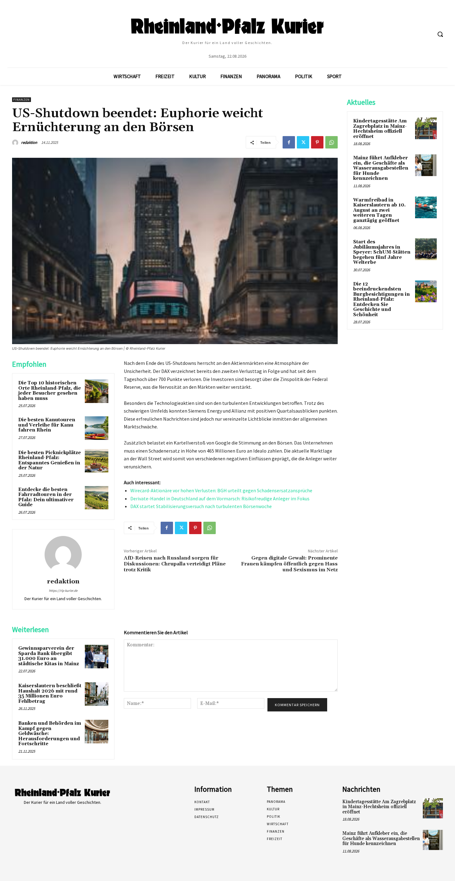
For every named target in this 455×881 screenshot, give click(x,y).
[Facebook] (289, 142)
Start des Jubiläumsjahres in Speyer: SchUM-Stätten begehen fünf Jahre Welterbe (381, 252)
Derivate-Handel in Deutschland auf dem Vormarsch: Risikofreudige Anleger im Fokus (220, 498)
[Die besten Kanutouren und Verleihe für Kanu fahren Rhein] (96, 428)
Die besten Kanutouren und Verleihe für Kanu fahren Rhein (46, 425)
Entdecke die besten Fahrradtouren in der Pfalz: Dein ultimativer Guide (46, 497)
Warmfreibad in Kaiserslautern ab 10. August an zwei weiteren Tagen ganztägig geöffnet (379, 210)
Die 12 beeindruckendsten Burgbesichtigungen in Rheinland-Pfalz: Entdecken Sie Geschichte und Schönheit (381, 299)
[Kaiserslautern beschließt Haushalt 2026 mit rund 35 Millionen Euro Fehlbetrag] (96, 694)
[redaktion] (16, 142)
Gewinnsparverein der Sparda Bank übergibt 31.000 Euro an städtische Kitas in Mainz (48, 656)
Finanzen (21, 100)
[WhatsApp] (331, 142)
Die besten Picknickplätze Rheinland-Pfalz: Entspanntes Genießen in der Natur (49, 460)
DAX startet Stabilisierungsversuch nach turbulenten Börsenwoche (201, 506)
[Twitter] (303, 142)
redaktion (29, 142)
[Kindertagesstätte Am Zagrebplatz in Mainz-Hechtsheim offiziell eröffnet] (426, 128)
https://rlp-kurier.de (63, 590)
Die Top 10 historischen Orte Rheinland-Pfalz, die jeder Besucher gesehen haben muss (49, 390)
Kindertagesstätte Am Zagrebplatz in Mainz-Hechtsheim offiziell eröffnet (380, 128)
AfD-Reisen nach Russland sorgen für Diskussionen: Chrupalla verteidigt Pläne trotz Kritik (175, 564)
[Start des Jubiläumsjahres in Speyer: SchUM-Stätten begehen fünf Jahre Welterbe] (426, 249)
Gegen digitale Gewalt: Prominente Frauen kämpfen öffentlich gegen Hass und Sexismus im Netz (289, 564)
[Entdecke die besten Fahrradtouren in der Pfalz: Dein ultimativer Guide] (96, 498)
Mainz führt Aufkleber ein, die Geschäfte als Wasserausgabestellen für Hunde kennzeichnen (380, 168)
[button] (440, 34)
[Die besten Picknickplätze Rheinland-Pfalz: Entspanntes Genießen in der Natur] (96, 461)
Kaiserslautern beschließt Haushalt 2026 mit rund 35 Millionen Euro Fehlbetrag (49, 693)
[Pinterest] (317, 142)
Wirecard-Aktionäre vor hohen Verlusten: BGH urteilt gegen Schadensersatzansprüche (221, 490)
